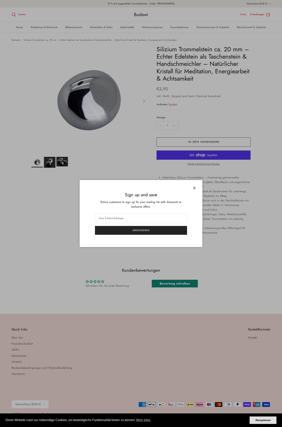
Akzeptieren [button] (263, 420)
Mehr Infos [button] (143, 420)
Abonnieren (141, 230)
